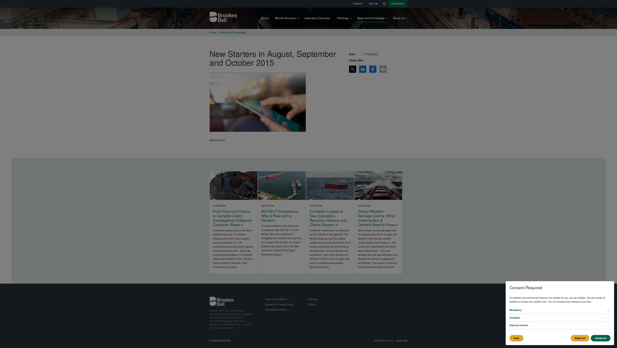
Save (516, 338)
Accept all (600, 338)
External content (519, 325)
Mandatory (515, 310)
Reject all (580, 338)
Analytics (515, 317)
